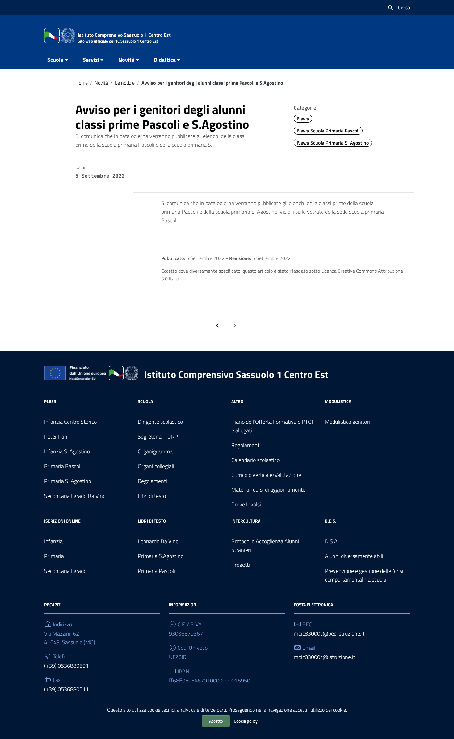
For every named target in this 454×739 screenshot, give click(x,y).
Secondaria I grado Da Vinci (75, 496)
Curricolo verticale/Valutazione (266, 475)
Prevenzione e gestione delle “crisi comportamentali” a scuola (364, 575)
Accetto (216, 721)
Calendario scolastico (255, 460)
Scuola (55, 60)
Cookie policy (246, 721)
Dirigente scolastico (160, 422)
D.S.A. (332, 541)
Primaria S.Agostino (160, 556)
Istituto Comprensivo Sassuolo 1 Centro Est (236, 374)
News (303, 118)
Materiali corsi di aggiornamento (268, 489)
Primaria (54, 556)
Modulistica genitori (347, 422)
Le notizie (125, 82)
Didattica (165, 60)
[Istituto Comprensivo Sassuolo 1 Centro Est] (59, 35)
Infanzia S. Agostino (67, 451)
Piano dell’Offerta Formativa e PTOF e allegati (272, 426)
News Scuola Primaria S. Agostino (333, 142)
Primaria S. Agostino (67, 481)
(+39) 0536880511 (66, 689)
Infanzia (53, 541)
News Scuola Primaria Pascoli (328, 130)
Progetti (240, 565)
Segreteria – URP (158, 436)
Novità (126, 60)
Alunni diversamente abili (354, 556)
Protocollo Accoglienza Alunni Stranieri (265, 545)
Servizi (91, 60)
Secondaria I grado (65, 571)
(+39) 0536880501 (66, 665)
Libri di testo (152, 496)
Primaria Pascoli (63, 466)
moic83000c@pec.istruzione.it (329, 633)
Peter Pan (55, 436)
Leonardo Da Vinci (158, 541)
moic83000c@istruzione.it (324, 657)
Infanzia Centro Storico (70, 422)
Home (81, 82)
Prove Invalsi (246, 504)
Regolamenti (152, 481)
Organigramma (155, 451)
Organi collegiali (156, 466)
